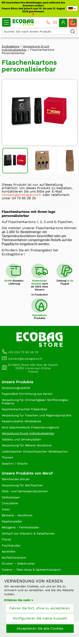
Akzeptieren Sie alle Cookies (40, 628)
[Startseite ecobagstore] (23, 22)
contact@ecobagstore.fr (22, 195)
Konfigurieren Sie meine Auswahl (40, 618)
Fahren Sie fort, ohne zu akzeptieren (39, 608)
